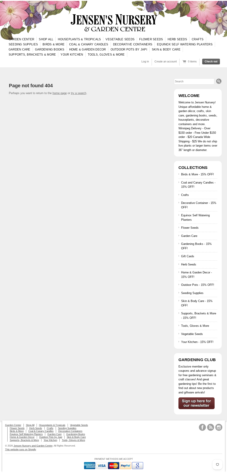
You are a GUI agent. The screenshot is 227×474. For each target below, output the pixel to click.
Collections (193, 167)
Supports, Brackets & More (32, 54)
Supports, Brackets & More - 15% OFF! (198, 315)
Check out (211, 61)
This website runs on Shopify (20, 449)
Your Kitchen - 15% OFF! (197, 342)
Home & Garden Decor (87, 49)
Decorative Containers (132, 44)
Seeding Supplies (23, 44)
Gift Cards (187, 256)
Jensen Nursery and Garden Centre (33, 445)
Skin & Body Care (166, 49)
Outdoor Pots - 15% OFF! (197, 284)
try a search (78, 93)
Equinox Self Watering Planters (185, 44)
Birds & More (54, 44)
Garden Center (21, 39)
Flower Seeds (151, 39)
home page (60, 93)
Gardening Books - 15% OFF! (196, 246)
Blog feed (210, 427)
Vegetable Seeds (120, 39)
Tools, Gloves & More (106, 54)
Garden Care (19, 49)
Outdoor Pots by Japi (129, 49)
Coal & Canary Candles (88, 44)
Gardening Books (50, 49)
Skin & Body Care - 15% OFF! (197, 303)
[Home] (113, 23)
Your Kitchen (72, 54)
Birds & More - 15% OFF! (197, 174)
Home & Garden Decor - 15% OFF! (196, 275)
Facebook (202, 427)
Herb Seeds (177, 39)
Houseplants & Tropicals (79, 39)
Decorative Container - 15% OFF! (198, 205)
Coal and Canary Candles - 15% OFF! (198, 185)
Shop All (46, 39)
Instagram (218, 427)
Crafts (198, 39)
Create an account (166, 61)
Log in (145, 61)
